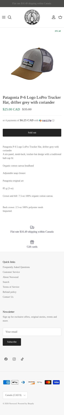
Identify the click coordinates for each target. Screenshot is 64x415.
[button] (32, 120)
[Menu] (4, 17)
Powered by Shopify (26, 403)
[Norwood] (32, 17)
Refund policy (9, 292)
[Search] (11, 17)
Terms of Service (11, 287)
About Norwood (10, 277)
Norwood (13, 403)
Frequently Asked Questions (16, 267)
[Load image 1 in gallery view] (32, 59)
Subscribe (12, 342)
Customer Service (11, 272)
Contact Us (8, 297)
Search (6, 282)
